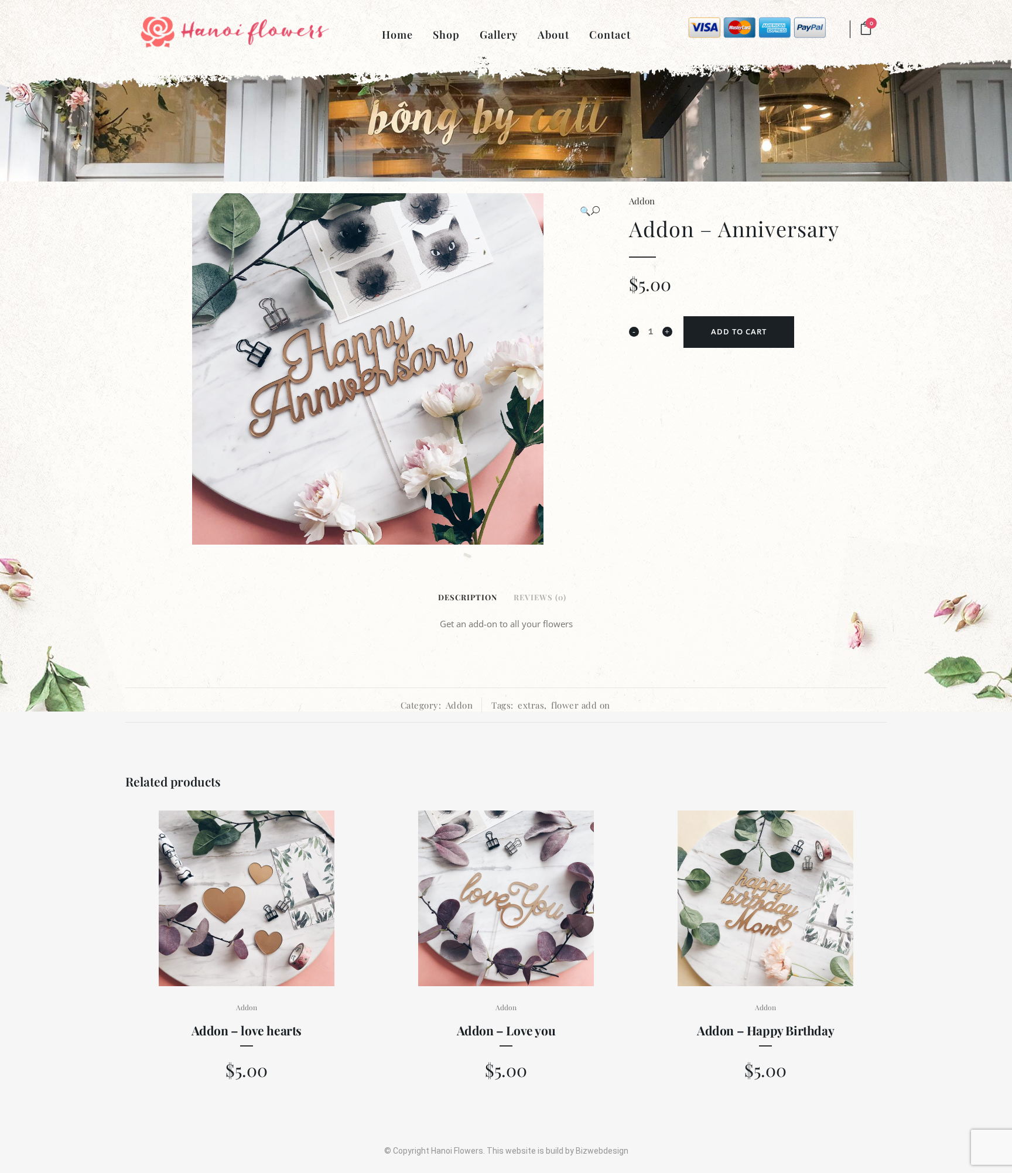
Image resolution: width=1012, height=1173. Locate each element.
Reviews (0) (540, 597)
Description (467, 597)
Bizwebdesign (602, 1150)
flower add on (580, 705)
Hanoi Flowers (457, 1150)
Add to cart (739, 331)
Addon (642, 201)
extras (531, 705)
